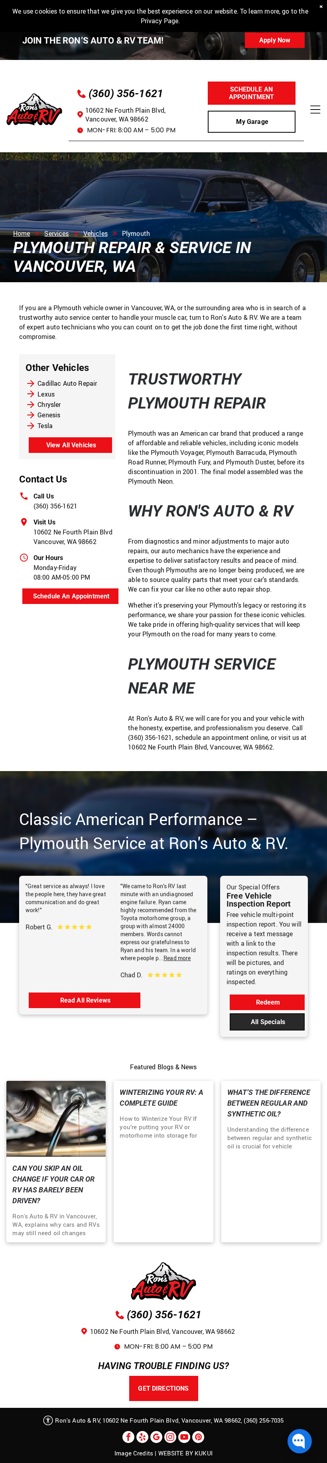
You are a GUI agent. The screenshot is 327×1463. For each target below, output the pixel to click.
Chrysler (49, 404)
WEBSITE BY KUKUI (185, 1453)
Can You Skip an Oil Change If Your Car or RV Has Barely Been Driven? (53, 1184)
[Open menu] (315, 110)
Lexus (46, 394)
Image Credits (133, 1453)
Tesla (45, 425)
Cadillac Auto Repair (67, 383)
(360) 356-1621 (55, 506)
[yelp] (142, 1438)
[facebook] (128, 1438)
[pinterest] (198, 1438)
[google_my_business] (156, 1438)
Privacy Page (160, 20)
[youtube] (184, 1438)
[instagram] (170, 1438)
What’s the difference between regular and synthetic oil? (268, 1103)
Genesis (48, 415)
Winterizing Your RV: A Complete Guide (161, 1097)
